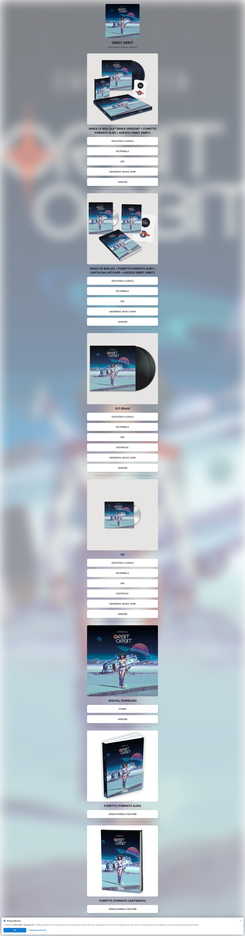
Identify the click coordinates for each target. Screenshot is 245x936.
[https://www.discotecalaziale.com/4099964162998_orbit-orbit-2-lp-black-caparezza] (122, 368)
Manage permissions (37, 930)
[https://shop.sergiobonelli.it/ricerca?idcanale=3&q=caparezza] (122, 766)
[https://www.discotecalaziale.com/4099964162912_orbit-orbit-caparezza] (122, 514)
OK (15, 930)
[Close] (240, 920)
